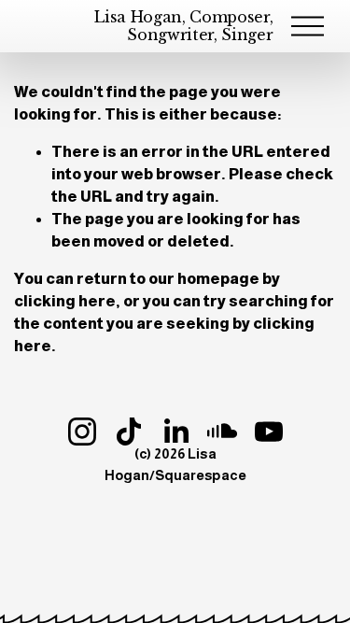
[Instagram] (82, 431)
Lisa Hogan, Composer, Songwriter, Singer (183, 25)
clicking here (65, 301)
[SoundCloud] (222, 431)
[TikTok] (129, 431)
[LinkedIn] (175, 431)
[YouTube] (269, 431)
